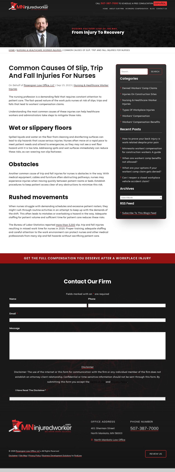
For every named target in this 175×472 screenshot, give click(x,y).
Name (12, 298)
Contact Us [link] (161, 9)
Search (155, 71)
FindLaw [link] (78, 455)
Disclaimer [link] (13, 455)
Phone (91, 298)
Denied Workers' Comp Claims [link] (139, 88)
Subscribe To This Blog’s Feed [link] (139, 212)
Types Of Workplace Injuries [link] (138, 109)
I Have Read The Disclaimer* (31, 390)
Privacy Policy (119, 381)
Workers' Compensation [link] (136, 115)
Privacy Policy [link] (35, 455)
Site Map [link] (23, 455)
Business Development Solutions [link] (56, 455)
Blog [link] (152, 9)
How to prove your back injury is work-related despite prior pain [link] (141, 140)
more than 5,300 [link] (65, 224)
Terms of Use (97, 381)
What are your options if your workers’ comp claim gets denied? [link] (141, 169)
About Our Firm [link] (116, 9)
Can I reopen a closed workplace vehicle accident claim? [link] (141, 179)
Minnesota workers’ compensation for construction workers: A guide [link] (142, 150)
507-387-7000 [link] (109, 3)
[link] (28, 6)
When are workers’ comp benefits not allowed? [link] (141, 160)
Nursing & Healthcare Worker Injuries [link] (139, 102)
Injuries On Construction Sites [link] (139, 94)
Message (14, 328)
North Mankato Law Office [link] (109, 439)
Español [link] (160, 3)
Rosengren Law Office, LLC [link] (39, 85)
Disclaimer (87, 367)
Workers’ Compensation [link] (136, 9)
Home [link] (105, 9)
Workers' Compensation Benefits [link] (141, 121)
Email (13, 313)
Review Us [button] (156, 453)
